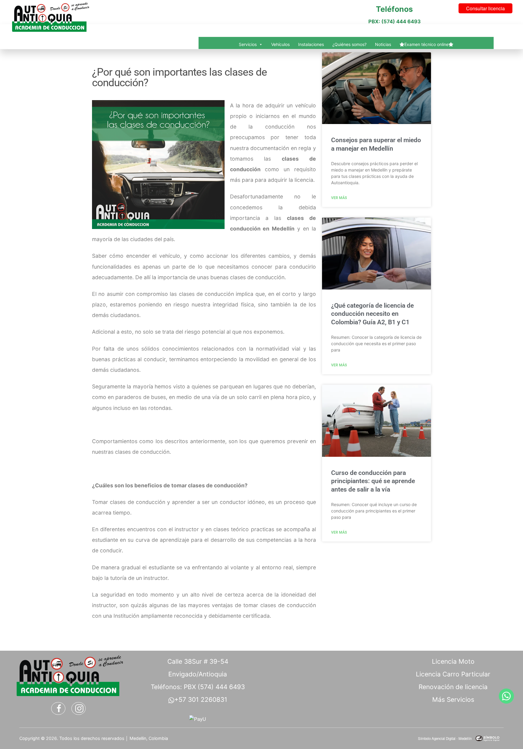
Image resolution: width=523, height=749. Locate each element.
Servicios (248, 44)
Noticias (383, 44)
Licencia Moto (453, 661)
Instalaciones (311, 44)
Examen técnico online (426, 44)
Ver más (339, 198)
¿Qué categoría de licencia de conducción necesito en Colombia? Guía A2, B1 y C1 (372, 314)
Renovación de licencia (453, 687)
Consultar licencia (485, 8)
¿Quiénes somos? (349, 44)
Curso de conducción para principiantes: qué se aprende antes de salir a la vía (373, 481)
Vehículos (280, 44)
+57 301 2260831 (200, 699)
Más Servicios (453, 699)
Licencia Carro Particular (453, 674)
